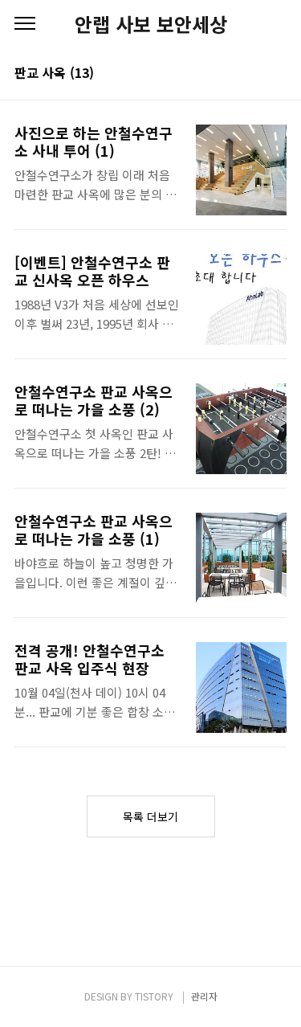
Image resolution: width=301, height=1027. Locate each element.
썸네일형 (254, 74)
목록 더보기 (150, 816)
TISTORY (154, 996)
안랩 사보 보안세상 (151, 24)
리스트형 (277, 74)
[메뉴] (25, 24)
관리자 (204, 996)
